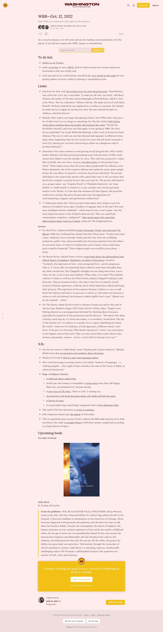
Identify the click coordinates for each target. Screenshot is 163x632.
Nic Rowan (67, 26)
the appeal (75, 414)
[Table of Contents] (2, 316)
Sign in (155, 5)
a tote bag (53, 67)
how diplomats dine (108, 405)
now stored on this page (104, 75)
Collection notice (103, 615)
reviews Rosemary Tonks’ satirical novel (96, 230)
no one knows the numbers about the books (82, 353)
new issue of (54, 391)
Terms (93, 615)
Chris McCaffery (56, 26)
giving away (92, 383)
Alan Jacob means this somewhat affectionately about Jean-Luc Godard (78, 219)
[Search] (128, 5)
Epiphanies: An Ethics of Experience (87, 260)
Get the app (93, 621)
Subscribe (143, 5)
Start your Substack (75, 621)
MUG (71, 67)
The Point (66, 391)
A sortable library (73, 422)
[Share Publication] (133, 5)
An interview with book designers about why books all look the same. (81, 396)
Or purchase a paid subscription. (81, 585)
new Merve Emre (90, 162)
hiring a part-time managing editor (80, 358)
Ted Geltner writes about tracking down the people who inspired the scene (81, 123)
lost (61, 362)
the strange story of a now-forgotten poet (86, 91)
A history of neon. (55, 400)
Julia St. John (81, 26)
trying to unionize (85, 410)
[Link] (35, 57)
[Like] (40, 33)
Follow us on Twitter (52, 63)
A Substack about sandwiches (61, 379)
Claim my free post (81, 579)
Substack (69, 627)
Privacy (86, 615)
